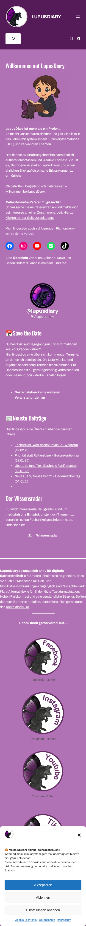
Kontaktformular (17, 607)
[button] (79, 835)
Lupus (52, 139)
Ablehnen (43, 897)
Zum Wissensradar (43, 535)
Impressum (64, 919)
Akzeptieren (43, 885)
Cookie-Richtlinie (26, 919)
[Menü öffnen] (77, 16)
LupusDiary (46, 16)
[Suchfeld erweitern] (13, 38)
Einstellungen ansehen (43, 910)
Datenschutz (47, 919)
